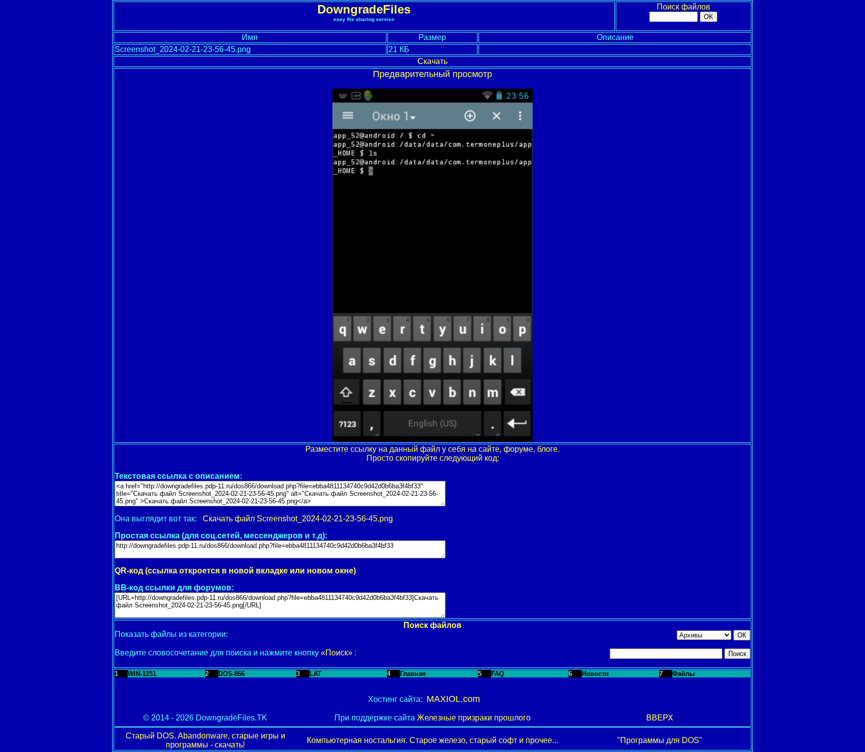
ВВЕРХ (659, 717)
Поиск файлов (683, 7)
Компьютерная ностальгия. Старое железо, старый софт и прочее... (432, 740)
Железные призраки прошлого (474, 717)
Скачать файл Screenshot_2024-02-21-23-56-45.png (298, 518)
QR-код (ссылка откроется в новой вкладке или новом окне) (235, 570)
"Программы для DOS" (659, 740)
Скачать (432, 61)
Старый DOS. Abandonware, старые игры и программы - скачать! (205, 740)
